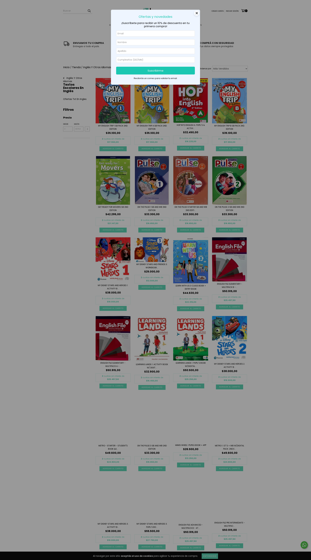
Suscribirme (155, 71)
